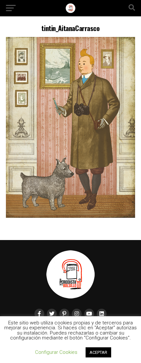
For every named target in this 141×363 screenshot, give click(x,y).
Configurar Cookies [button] (56, 352)
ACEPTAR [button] (98, 352)
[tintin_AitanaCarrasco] (70, 216)
